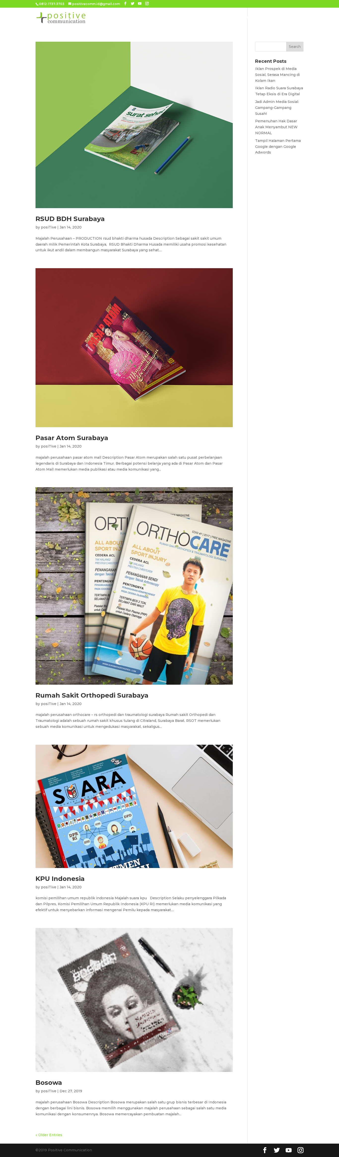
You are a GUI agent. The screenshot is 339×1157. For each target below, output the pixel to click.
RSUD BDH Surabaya (70, 219)
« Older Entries (48, 1135)
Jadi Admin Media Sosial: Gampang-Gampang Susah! (277, 107)
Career (287, 17)
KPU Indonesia (60, 879)
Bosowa (48, 1083)
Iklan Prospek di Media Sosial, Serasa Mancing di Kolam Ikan (277, 74)
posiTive (48, 227)
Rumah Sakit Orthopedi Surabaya (91, 695)
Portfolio (205, 17)
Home (138, 17)
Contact (250, 17)
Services (176, 17)
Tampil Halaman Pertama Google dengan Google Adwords (278, 146)
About (156, 17)
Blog (269, 17)
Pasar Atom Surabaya (71, 438)
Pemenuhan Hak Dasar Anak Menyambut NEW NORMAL (276, 127)
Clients (229, 17)
